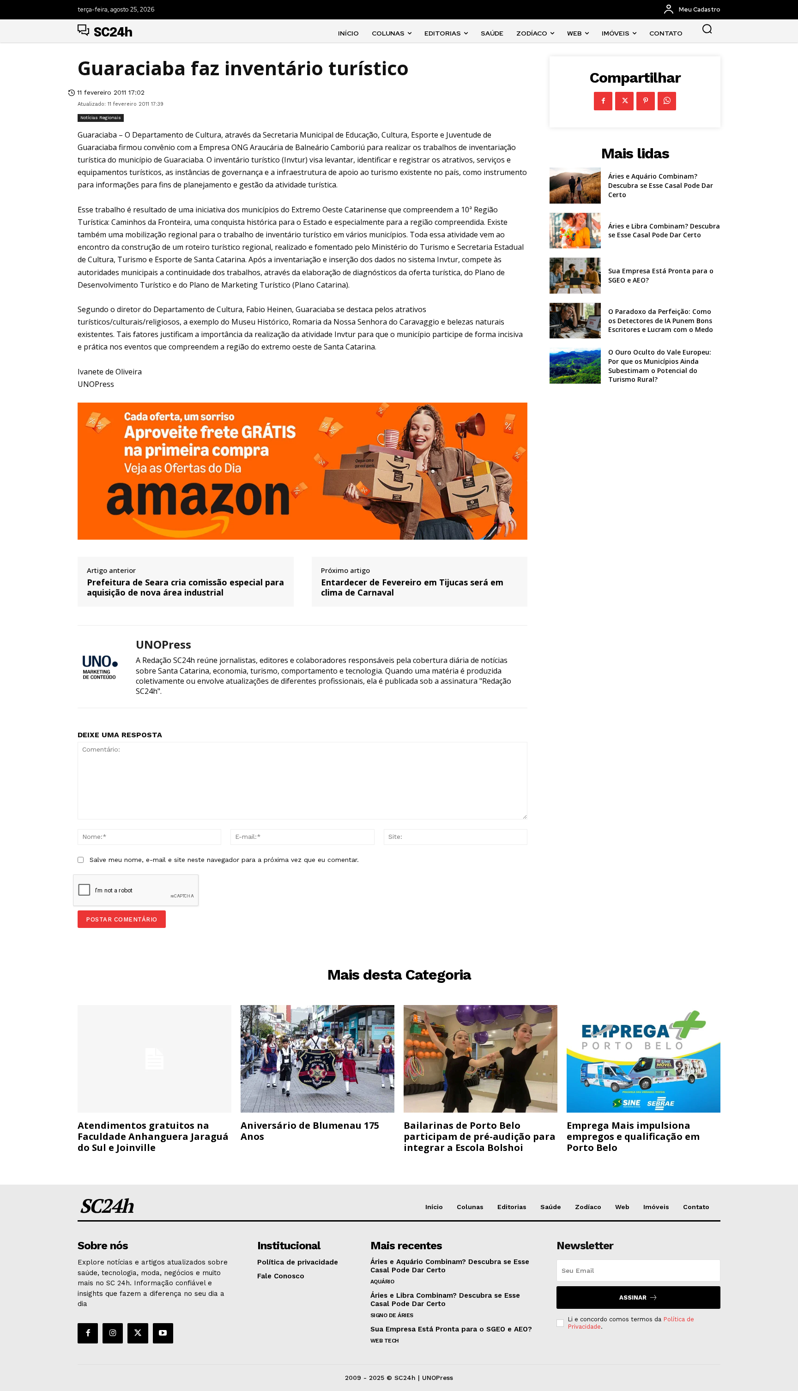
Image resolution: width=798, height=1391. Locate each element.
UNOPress (163, 644)
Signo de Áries (391, 1315)
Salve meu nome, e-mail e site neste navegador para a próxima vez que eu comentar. (224, 859)
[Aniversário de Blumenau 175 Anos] (317, 1059)
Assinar (633, 1297)
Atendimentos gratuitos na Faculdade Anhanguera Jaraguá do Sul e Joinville (153, 1136)
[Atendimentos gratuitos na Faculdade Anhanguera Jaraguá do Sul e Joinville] (154, 1059)
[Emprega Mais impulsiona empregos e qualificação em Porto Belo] (643, 1059)
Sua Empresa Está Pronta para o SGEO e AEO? (451, 1329)
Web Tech (384, 1340)
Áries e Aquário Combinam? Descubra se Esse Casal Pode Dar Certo (660, 185)
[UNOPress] (100, 666)
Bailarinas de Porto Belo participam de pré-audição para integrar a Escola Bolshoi (480, 1136)
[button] (707, 28)
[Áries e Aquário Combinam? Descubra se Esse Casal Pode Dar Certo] (575, 186)
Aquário (382, 1281)
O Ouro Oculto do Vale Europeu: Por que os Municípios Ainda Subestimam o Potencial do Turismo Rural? (659, 366)
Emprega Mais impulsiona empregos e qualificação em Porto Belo (633, 1136)
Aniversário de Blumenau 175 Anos (310, 1131)
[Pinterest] (645, 101)
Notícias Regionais (100, 117)
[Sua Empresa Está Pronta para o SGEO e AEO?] (575, 276)
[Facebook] (603, 101)
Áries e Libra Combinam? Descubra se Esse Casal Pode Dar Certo (664, 231)
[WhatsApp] (667, 101)
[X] (624, 101)
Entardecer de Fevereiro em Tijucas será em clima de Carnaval (412, 587)
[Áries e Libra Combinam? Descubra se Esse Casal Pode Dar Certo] (575, 231)
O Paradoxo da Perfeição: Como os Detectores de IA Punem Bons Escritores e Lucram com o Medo (660, 320)
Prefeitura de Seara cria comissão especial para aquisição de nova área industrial (185, 587)
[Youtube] (163, 1333)
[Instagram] (113, 1333)
